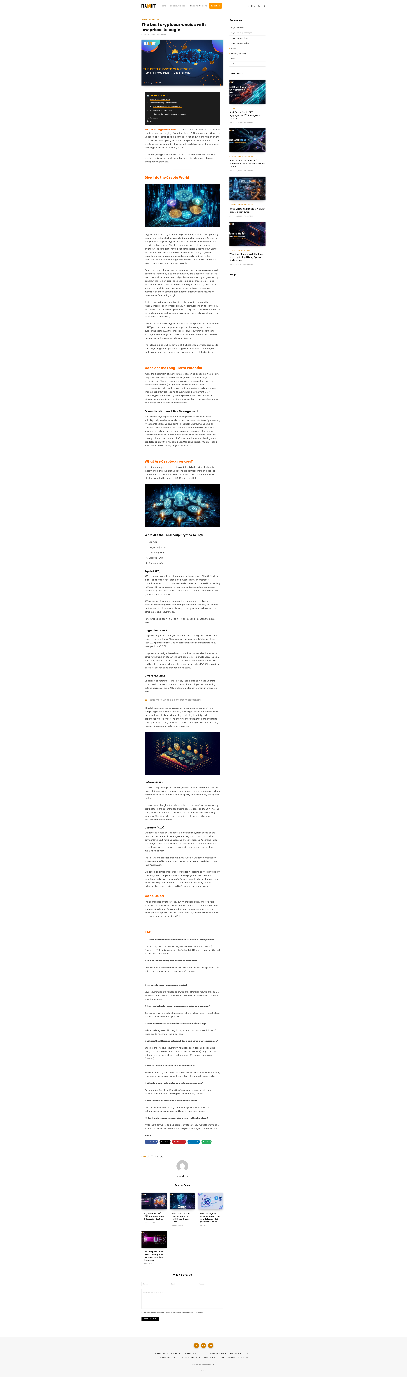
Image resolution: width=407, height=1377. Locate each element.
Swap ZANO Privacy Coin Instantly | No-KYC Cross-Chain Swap (181, 1217)
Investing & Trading (150, 19)
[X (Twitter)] (196, 1345)
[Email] (131, 114)
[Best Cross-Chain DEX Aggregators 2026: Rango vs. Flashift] (247, 92)
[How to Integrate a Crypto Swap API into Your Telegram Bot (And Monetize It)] (210, 1201)
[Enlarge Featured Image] (182, 63)
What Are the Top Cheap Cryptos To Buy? (169, 114)
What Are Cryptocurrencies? (161, 110)
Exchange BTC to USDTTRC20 (166, 1353)
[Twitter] (131, 103)
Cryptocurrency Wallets (240, 43)
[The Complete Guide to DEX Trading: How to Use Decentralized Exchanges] (154, 1239)
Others (233, 64)
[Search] (264, 6)
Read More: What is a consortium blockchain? (175, 699)
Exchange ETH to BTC (193, 1353)
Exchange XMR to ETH (191, 1358)
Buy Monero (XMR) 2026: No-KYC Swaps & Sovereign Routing (154, 1216)
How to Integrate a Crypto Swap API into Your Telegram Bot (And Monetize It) (210, 1217)
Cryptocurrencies (237, 28)
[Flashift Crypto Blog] (148, 6)
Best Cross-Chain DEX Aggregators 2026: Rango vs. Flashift (244, 115)
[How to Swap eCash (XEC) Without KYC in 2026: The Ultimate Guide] (247, 140)
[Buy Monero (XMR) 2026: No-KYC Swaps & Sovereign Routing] (154, 1201)
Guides (233, 48)
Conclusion (154, 118)
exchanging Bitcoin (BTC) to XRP (164, 618)
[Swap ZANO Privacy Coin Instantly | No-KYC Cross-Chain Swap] (182, 1201)
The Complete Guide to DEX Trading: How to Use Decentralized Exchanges (153, 1255)
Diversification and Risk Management (167, 106)
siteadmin (182, 1176)
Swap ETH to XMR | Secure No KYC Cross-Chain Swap (247, 210)
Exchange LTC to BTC (167, 1358)
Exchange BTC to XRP (214, 1358)
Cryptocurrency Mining (239, 38)
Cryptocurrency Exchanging (241, 33)
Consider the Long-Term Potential (163, 103)
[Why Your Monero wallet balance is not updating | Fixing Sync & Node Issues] (247, 234)
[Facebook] (131, 97)
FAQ (151, 121)
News (233, 59)
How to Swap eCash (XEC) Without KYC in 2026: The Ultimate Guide (247, 163)
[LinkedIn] (131, 120)
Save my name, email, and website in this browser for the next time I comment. (174, 1313)
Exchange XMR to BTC (217, 1353)
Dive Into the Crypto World (160, 99)
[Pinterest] (131, 108)
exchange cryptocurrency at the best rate (169, 154)
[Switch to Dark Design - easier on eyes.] (259, 6)
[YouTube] (203, 1345)
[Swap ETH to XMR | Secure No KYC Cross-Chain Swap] (247, 188)
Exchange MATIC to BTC (238, 1358)
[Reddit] (131, 125)
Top (204, 1370)
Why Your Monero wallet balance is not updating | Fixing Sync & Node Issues (246, 257)
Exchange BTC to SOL (240, 1353)
